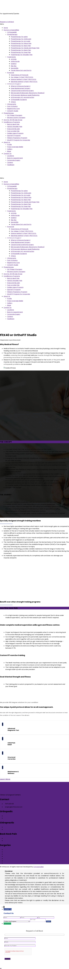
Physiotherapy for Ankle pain (21, 39)
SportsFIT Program (14, 136)
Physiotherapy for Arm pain (20, 41)
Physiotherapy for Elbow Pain (21, 43)
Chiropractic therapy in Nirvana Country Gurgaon (21, 829)
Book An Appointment (15, 158)
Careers (10, 162)
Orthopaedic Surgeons (19, 100)
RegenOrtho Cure (13, 109)
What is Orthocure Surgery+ (21, 86)
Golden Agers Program (15, 133)
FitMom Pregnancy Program (17, 138)
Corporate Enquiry (13, 160)
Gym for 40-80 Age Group (13, 120)
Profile (9, 145)
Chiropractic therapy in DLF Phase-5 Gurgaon (20, 827)
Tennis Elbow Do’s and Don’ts (21, 70)
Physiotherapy (12, 34)
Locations (10, 156)
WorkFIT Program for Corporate (18, 140)
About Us (7, 142)
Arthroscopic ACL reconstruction (22, 97)
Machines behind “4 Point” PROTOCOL (24, 82)
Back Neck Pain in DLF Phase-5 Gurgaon (18, 838)
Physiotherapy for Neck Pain (21, 46)
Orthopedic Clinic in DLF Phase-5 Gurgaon (18, 816)
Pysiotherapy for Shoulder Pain (21, 55)
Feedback (10, 165)
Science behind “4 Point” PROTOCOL (23, 79)
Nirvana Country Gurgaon (16, 118)
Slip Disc (14, 66)
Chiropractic (11, 104)
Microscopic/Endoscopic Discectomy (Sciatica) (27, 93)
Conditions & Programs (12, 122)
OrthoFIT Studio (12, 111)
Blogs (9, 151)
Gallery (9, 149)
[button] (34, 24)
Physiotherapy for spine (19, 37)
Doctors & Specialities (11, 30)
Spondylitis (14, 68)
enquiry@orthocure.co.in (8, 20)
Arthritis (13, 59)
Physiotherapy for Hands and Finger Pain (25, 48)
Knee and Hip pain (13, 129)
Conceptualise (38, 867)
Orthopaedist (12, 32)
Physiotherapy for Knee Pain (21, 52)
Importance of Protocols (19, 75)
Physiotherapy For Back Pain (21, 50)
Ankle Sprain (15, 61)
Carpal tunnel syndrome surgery (22, 91)
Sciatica (13, 64)
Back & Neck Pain (13, 124)
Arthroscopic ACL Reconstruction (15, 861)
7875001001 (4, 17)
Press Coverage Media (15, 147)
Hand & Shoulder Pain (14, 127)
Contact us (7, 153)
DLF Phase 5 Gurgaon (14, 115)
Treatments (11, 57)
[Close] (0, 968)
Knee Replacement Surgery (20, 88)
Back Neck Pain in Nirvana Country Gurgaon (19, 841)
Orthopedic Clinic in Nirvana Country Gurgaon (20, 818)
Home (6, 28)
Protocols (10, 73)
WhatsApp (7, 924)
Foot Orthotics (12, 106)
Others (13, 102)
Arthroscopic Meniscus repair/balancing (25, 95)
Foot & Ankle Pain (13, 131)
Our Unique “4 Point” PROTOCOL (22, 77)
